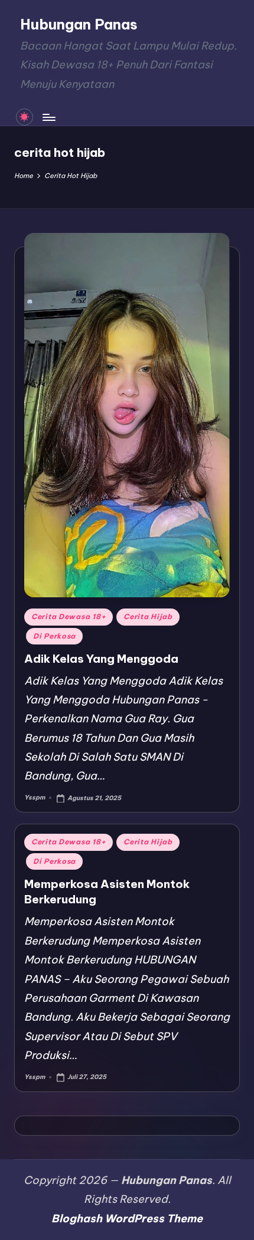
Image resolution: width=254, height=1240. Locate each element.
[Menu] (48, 117)
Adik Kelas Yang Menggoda (101, 659)
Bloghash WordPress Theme (127, 1218)
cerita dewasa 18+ (68, 616)
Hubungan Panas (79, 24)
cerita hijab (147, 616)
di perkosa (54, 635)
